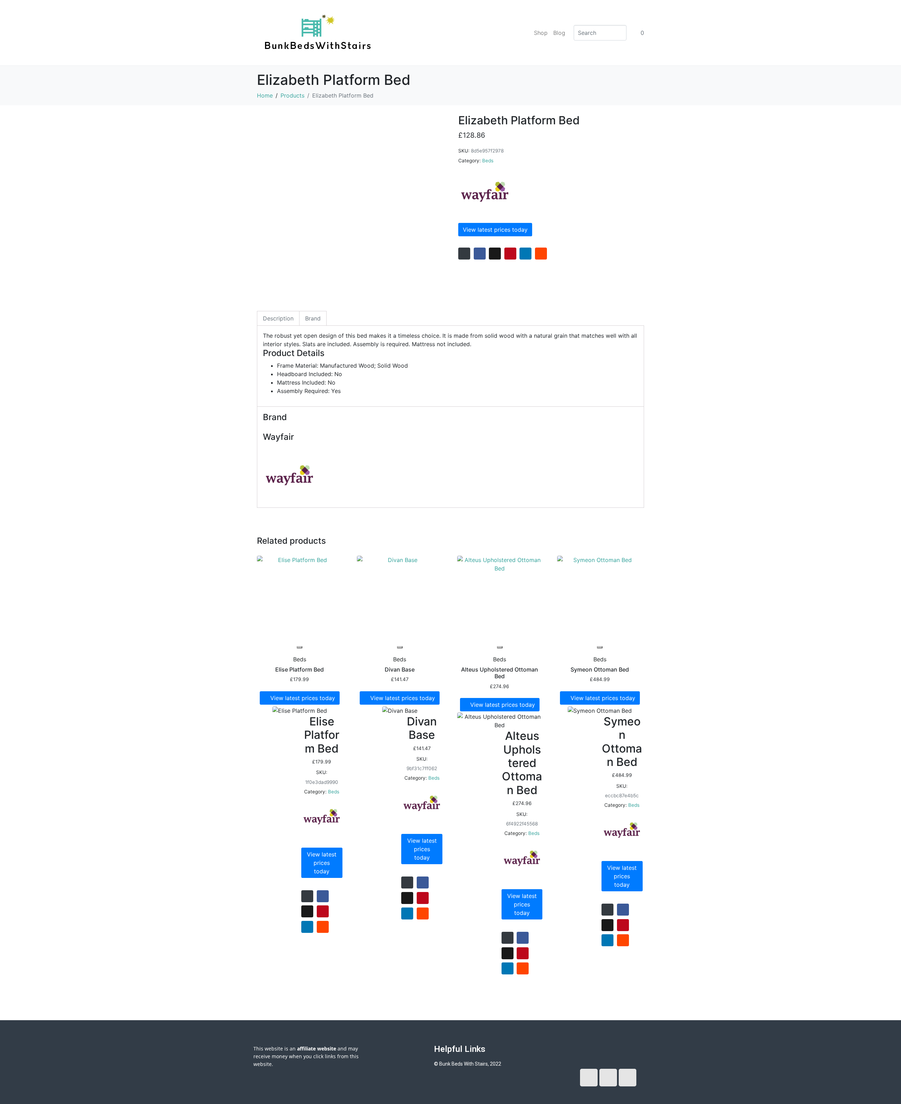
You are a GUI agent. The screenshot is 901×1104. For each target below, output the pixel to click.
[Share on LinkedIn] (525, 254)
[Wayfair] (484, 192)
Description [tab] (278, 318)
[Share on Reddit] (541, 254)
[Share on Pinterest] (510, 254)
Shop (541, 32)
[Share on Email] (464, 254)
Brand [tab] (313, 318)
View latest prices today (495, 229)
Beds (487, 160)
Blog (559, 32)
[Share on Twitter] (495, 254)
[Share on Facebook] (480, 254)
